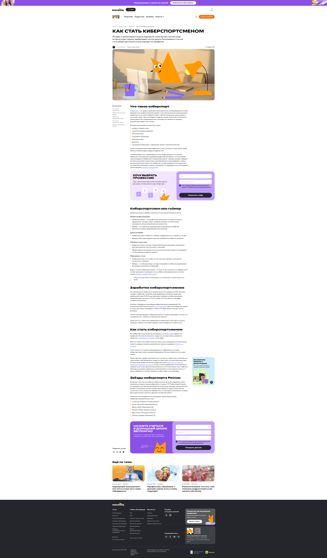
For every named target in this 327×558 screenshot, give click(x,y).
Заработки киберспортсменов (118, 117)
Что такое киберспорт (116, 110)
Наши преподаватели (118, 518)
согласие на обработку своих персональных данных (195, 441)
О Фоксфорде (116, 513)
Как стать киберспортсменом (118, 121)
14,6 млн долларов (160, 306)
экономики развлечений (149, 167)
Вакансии (115, 537)
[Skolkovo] (210, 552)
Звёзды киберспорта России (118, 125)
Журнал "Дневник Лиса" (154, 524)
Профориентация (152, 516)
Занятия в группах (135, 521)
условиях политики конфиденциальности (199, 187)
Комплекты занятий (136, 524)
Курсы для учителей (136, 538)
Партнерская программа (119, 524)
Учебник (149, 513)
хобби (171, 334)
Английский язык (135, 526)
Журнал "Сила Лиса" (153, 521)
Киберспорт (134, 111)
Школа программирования (135, 530)
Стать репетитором (118, 540)
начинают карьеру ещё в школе (145, 274)
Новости (158, 17)
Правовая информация (119, 526)
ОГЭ (131, 516)
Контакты (115, 516)
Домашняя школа (135, 533)
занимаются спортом (146, 365)
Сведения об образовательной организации (118, 530)
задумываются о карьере (146, 338)
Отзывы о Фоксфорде (119, 521)
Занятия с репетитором (137, 518)
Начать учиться (207, 17)
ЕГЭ (131, 513)
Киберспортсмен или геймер (118, 114)
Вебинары (150, 518)
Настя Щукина (120, 47)
